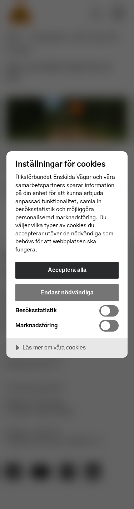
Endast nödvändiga (67, 292)
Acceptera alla (67, 269)
